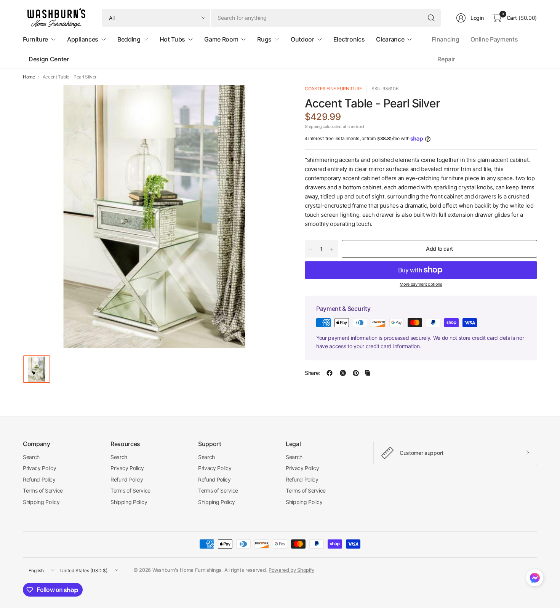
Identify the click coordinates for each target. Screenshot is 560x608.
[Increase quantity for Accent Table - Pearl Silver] (332, 249)
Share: (312, 373)
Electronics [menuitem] (349, 39)
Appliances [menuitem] (82, 39)
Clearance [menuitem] (390, 39)
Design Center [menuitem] (49, 59)
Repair (446, 59)
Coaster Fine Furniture (333, 88)
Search (31, 457)
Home (29, 77)
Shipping (313, 126)
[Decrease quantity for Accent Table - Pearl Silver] (311, 249)
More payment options (421, 284)
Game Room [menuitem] (221, 39)
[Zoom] (271, 99)
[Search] (431, 18)
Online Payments (494, 39)
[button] (534, 579)
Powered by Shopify (291, 570)
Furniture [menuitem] (35, 39)
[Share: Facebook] (329, 373)
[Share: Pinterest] (356, 373)
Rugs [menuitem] (264, 39)
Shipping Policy (41, 502)
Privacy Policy (39, 468)
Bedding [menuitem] (129, 39)
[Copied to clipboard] (368, 373)
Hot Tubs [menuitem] (172, 39)
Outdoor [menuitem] (302, 39)
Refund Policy (39, 479)
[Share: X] (343, 373)
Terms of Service (43, 490)
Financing (445, 39)
